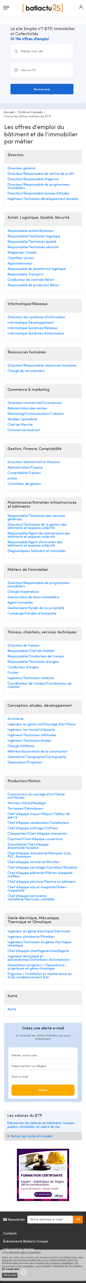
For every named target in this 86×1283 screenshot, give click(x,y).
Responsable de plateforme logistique (37, 269)
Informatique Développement (31, 323)
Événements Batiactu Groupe (25, 1241)
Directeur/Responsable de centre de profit (41, 174)
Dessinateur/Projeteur (25, 762)
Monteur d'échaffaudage (27, 803)
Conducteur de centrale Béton (31, 280)
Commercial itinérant (24, 430)
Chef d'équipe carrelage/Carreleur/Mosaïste (42, 867)
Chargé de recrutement (26, 371)
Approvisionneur (20, 263)
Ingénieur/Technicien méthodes (32, 735)
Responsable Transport (25, 274)
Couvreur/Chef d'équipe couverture (35, 839)
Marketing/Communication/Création (36, 414)
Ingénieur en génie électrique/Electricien (39, 931)
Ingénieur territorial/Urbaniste (31, 730)
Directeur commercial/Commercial (34, 403)
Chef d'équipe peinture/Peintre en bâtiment (42, 882)
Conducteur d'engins (23, 667)
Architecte (16, 719)
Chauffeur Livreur (21, 258)
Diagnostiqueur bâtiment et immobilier (37, 551)
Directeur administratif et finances (34, 462)
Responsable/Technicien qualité (32, 242)
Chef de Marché (20, 425)
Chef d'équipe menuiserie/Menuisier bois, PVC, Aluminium (39, 855)
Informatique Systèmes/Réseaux (33, 328)
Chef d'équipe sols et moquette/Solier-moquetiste (37, 889)
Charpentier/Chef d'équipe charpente (37, 834)
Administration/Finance (25, 467)
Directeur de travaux (23, 645)
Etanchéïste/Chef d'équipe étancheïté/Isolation (28, 846)
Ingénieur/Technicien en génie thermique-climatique (40, 944)
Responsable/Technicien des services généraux (36, 517)
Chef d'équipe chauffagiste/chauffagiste (38, 951)
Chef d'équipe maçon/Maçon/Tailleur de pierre (39, 816)
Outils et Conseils (30, 112)
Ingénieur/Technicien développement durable (43, 199)
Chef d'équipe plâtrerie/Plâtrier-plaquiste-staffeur (41, 875)
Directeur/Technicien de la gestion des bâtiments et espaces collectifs (37, 526)
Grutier (13, 673)
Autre (12, 1009)
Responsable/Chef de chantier (31, 651)
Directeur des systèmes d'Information (36, 317)
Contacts (10, 1233)
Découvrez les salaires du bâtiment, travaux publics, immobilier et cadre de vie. (40, 1125)
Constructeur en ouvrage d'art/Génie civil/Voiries (36, 796)
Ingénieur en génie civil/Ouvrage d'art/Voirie (42, 724)
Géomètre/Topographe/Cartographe (37, 757)
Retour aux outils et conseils (31, 1136)
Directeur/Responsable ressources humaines (42, 365)
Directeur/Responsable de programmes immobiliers (38, 186)
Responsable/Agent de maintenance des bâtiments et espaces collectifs (39, 535)
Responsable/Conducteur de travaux (36, 656)
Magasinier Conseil (22, 252)
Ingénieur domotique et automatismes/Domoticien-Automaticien (38, 958)
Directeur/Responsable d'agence (33, 179)
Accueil (9, 112)
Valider (43, 1090)
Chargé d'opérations (23, 592)
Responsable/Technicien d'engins (33, 662)
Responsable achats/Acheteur (31, 231)
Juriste (12, 478)
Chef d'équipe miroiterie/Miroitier (34, 862)
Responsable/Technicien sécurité (33, 247)
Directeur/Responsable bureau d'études (38, 193)
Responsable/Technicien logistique (34, 236)
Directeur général (21, 168)
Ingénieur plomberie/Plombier (31, 937)
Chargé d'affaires (21, 746)
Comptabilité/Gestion (24, 473)
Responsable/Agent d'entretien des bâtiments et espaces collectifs (35, 544)
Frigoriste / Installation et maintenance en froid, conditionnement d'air (40, 975)
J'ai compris (9, 1275)
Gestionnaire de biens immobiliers (33, 597)
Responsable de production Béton (33, 285)
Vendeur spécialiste (22, 419)
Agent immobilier (21, 602)
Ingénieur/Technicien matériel (31, 678)
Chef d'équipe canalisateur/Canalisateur (38, 823)
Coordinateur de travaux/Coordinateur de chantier (40, 685)
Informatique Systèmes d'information (36, 333)
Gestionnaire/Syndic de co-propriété (36, 608)
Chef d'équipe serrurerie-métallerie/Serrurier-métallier (31, 898)
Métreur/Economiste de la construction (37, 751)
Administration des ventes (27, 408)
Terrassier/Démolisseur (26, 808)
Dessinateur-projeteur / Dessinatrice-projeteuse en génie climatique (37, 967)
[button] (81, 7)
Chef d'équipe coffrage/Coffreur (33, 828)
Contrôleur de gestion (24, 484)
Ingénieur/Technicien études (29, 740)
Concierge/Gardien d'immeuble (32, 613)
